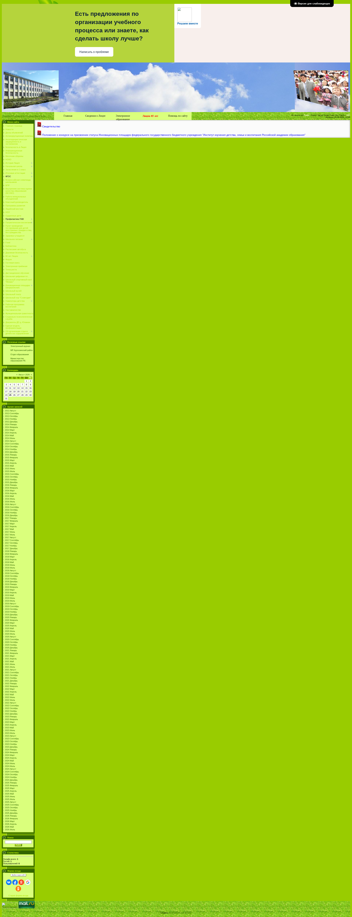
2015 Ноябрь (11, 479)
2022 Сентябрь (12, 705)
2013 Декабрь (11, 422)
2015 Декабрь (11, 482)
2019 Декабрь (11, 614)
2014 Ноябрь (11, 449)
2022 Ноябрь (11, 711)
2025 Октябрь (11, 807)
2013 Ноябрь (11, 419)
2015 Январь (11, 455)
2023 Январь (11, 716)
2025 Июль (10, 799)
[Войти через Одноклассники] (18, 888)
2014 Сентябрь (12, 444)
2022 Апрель (11, 692)
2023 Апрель (11, 725)
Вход (43, 116)
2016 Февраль (11, 488)
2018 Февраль (11, 554)
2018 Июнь (10, 565)
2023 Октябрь (11, 741)
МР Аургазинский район (21, 350)
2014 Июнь (10, 438)
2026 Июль (10, 829)
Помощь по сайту (178, 115)
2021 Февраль (11, 653)
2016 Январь (11, 485)
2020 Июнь (10, 631)
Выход (37, 116)
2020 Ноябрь (11, 645)
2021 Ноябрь (11, 678)
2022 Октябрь (11, 708)
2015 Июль (10, 471)
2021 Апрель (11, 659)
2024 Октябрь (11, 774)
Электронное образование (123, 117)
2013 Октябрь (11, 416)
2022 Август (10, 703)
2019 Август (10, 603)
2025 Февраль (11, 785)
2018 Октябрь (11, 576)
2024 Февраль (11, 752)
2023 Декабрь (11, 747)
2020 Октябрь (11, 642)
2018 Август (10, 570)
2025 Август (10, 802)
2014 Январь (11, 424)
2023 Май (9, 727)
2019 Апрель (11, 592)
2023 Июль (10, 733)
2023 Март (10, 722)
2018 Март (10, 557)
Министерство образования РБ (17, 359)
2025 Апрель (11, 791)
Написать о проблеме (94, 51)
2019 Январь (11, 584)
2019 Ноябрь (11, 612)
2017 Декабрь (11, 548)
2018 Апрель (11, 559)
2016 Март (10, 490)
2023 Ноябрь (11, 744)
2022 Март (10, 689)
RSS (348, 115)
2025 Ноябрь (11, 810)
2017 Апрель (11, 526)
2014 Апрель (11, 433)
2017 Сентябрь (12, 540)
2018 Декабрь (11, 581)
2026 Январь (11, 816)
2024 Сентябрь (12, 772)
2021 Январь (11, 650)
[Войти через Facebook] (15, 882)
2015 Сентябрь (12, 474)
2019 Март (10, 590)
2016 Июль (10, 501)
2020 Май (9, 628)
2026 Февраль (11, 818)
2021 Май (9, 661)
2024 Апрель (11, 758)
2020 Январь (11, 617)
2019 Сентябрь (12, 606)
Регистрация (28, 116)
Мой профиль (16, 116)
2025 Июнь (10, 796)
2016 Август (10, 504)
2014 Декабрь (11, 452)
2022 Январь (11, 683)
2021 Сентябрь (12, 672)
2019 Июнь (10, 598)
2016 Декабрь (11, 515)
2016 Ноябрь (11, 513)
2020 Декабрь (11, 648)
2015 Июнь (10, 468)
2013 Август (10, 411)
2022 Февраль (11, 686)
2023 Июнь (10, 730)
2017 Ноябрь (11, 546)
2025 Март (10, 788)
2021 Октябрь (11, 675)
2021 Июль (10, 667)
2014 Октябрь (11, 446)
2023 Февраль (11, 719)
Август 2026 (24, 375)
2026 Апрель (11, 824)
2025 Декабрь (11, 813)
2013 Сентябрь (12, 413)
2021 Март (10, 656)
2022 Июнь (10, 697)
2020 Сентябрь (12, 639)
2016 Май (9, 496)
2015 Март (10, 460)
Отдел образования (19, 354)
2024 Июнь (10, 763)
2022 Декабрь (11, 714)
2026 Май (9, 827)
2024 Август (10, 769)
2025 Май (9, 794)
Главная (6, 116)
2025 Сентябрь (12, 805)
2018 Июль (10, 568)
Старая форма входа (18, 895)
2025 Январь (11, 783)
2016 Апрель (11, 493)
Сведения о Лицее (95, 115)
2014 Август (10, 441)
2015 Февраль (11, 457)
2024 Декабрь (11, 780)
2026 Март (10, 821)
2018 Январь (11, 551)
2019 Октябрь (11, 609)
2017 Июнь (10, 532)
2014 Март (10, 430)
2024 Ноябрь (11, 777)
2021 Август (10, 670)
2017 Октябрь (11, 543)
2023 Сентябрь (12, 738)
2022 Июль (10, 700)
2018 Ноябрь (11, 579)
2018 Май (9, 562)
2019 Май (9, 595)
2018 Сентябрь (12, 573)
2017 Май (9, 529)
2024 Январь (11, 750)
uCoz (189, 913)
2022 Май (9, 694)
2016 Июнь (10, 499)
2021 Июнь (10, 664)
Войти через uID (18, 875)
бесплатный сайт (177, 913)
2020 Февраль (11, 620)
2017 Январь (11, 518)
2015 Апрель (11, 463)
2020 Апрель (11, 626)
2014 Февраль (11, 427)
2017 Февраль (11, 521)
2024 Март (10, 755)
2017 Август (10, 537)
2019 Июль (10, 601)
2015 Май (9, 466)
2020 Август (10, 637)
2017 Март (10, 524)
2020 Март (10, 623)
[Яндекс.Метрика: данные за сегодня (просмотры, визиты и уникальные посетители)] (10, 905)
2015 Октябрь (11, 477)
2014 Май (9, 435)
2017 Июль (10, 535)
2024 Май (9, 761)
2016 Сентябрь (12, 507)
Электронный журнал (20, 346)
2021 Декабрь (11, 681)
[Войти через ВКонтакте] (9, 882)
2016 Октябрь (11, 510)
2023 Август (10, 736)
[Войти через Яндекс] (21, 882)
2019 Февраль (11, 587)
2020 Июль (10, 634)
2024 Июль (10, 766)
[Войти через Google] (28, 882)
